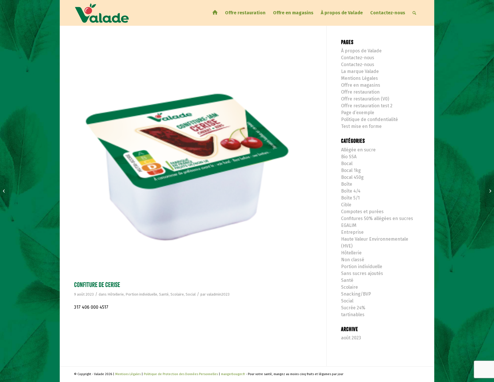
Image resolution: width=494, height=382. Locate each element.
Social (191, 294)
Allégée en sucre (358, 150)
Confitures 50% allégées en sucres (377, 218)
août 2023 (351, 338)
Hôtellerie (115, 294)
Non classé (352, 259)
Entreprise (352, 232)
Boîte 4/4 (350, 191)
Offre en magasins (360, 85)
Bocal (346, 163)
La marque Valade (360, 71)
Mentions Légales (359, 78)
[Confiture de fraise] (489, 191)
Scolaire (177, 294)
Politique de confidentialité (369, 119)
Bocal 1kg (351, 170)
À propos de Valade (361, 51)
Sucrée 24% (353, 307)
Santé (164, 294)
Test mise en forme (361, 126)
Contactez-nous (357, 57)
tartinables (352, 314)
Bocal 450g (352, 177)
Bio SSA (348, 156)
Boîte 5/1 (350, 198)
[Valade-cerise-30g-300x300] (193, 159)
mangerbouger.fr (233, 374)
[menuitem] (215, 12)
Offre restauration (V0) (365, 99)
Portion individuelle (141, 294)
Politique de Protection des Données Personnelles (181, 374)
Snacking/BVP (356, 294)
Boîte (346, 184)
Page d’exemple (357, 112)
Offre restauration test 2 (367, 105)
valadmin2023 (218, 294)
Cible (346, 204)
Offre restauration (360, 92)
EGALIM (348, 225)
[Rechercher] (414, 12)
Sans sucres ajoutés (362, 273)
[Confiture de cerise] (4, 191)
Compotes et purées (362, 211)
